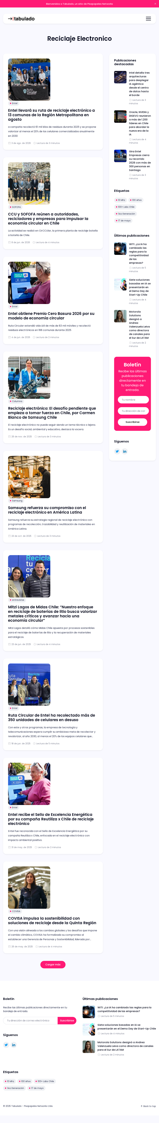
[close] (155, 3)
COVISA (16, 911)
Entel (14, 103)
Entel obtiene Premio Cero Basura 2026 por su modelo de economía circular (51, 316)
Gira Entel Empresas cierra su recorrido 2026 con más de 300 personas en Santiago (140, 161)
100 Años (137, 200)
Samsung (17, 500)
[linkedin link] (125, 451)
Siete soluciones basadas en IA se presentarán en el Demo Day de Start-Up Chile (140, 287)
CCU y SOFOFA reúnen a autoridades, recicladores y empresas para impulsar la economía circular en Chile (48, 219)
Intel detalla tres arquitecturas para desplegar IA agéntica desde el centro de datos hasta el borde (139, 84)
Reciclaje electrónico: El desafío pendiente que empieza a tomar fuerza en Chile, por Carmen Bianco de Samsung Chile (52, 413)
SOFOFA (16, 207)
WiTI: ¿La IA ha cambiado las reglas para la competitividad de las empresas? (139, 253)
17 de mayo (124, 220)
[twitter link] (117, 451)
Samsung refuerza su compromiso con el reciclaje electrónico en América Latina (47, 510)
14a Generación (126, 213)
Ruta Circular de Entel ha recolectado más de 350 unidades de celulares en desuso (52, 717)
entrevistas (18, 599)
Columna (17, 401)
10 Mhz (121, 200)
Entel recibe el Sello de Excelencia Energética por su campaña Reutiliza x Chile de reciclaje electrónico (51, 819)
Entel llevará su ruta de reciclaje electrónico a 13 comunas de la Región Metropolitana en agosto (51, 115)
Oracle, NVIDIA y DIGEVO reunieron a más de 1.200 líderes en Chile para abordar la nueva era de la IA (140, 123)
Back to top (149, 1106)
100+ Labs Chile (126, 206)
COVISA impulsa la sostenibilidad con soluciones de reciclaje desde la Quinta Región (52, 920)
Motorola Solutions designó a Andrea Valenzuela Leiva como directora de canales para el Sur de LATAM (139, 325)
